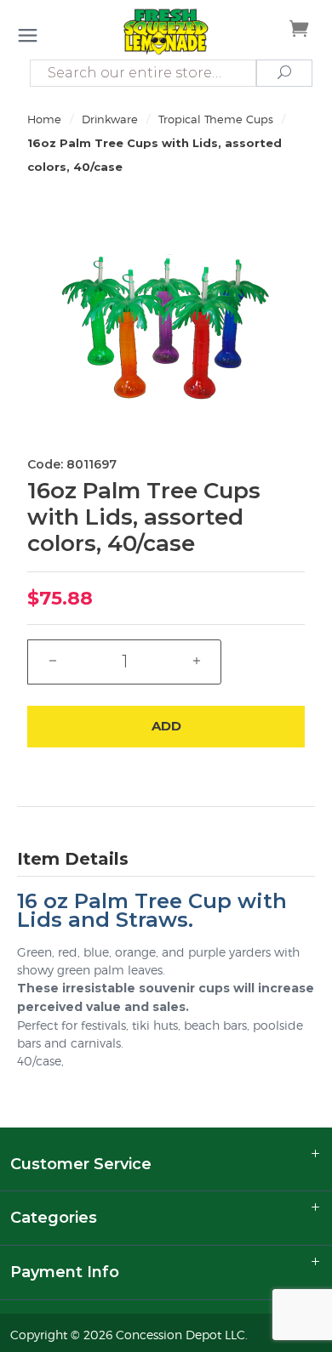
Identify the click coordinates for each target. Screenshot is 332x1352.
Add (166, 726)
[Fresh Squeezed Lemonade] (165, 31)
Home (44, 119)
